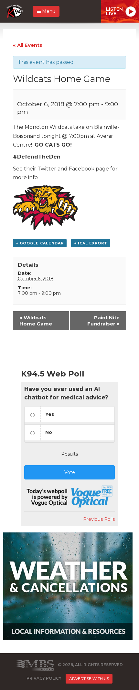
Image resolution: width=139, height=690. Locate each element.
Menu (48, 11)
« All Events (27, 45)
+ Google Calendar (40, 243)
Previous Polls (99, 519)
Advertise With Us (89, 678)
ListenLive (114, 11)
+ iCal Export (90, 243)
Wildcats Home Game (35, 320)
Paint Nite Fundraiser (103, 320)
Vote (69, 472)
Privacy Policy (44, 678)
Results (69, 454)
